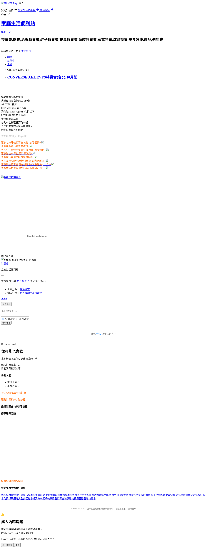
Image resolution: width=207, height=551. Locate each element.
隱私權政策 (120, 509)
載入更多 (6, 304)
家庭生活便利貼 (18, 23)
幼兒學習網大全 (184, 495)
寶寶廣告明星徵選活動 (138, 495)
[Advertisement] (36, 87)
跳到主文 (6, 32)
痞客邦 (20, 281)
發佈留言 (6, 323)
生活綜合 (26, 51)
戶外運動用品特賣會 (31, 293)
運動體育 (25, 289)
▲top (4, 298)
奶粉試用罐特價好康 (12, 495)
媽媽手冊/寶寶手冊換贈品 (112, 495)
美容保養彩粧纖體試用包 (58, 495)
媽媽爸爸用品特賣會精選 (55, 498)
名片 (9, 64)
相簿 (9, 57)
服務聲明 (132, 509)
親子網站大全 (15, 498)
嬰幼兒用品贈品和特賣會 (82, 498)
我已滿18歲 (7, 545)
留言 (27, 281)
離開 (17, 545)
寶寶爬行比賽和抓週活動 (85, 495)
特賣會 (4, 263)
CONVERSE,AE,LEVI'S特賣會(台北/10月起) (42, 77)
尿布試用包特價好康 (34, 495)
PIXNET (80, 509)
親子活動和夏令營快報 (163, 495)
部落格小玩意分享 (32, 498)
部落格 (11, 61)
